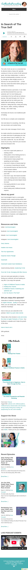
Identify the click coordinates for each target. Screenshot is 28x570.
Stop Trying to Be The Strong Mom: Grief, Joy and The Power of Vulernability (7, 461)
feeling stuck (12, 407)
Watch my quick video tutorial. (14, 313)
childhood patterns (20, 403)
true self (10, 409)
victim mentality (17, 409)
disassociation (14, 405)
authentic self (11, 403)
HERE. (6, 429)
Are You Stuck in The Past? (12, 293)
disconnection (21, 405)
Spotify (15, 302)
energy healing (5, 407)
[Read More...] (4, 476)
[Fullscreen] (25, 548)
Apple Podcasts (7, 302)
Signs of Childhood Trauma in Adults (14, 284)
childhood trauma (5, 405)
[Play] (3, 548)
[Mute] (22, 548)
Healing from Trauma (10, 286)
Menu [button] (14, 9)
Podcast (10, 402)
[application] (14, 542)
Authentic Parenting (14, 4)
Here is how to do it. (7, 327)
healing (18, 407)
